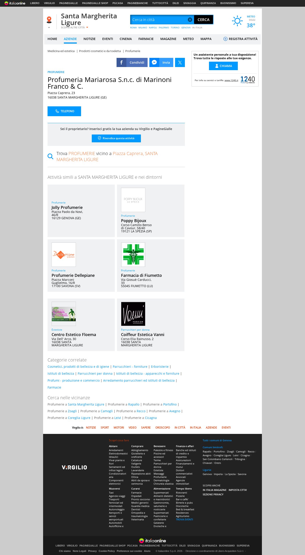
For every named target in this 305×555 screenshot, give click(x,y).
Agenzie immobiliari (182, 482)
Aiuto (147, 551)
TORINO (175, 27)
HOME (52, 39)
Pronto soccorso (140, 499)
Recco (141, 411)
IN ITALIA (197, 27)
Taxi (111, 492)
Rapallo (133, 404)
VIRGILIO (49, 3)
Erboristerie (160, 366)
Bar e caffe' (182, 499)
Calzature (136, 460)
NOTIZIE (90, 39)
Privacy (92, 551)
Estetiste (57, 330)
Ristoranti (181, 492)
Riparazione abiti (141, 473)
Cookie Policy (107, 551)
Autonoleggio (117, 509)
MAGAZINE (168, 39)
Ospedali (136, 496)
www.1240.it (231, 80)
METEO (188, 39)
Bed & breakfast (185, 509)
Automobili (115, 522)
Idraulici (113, 456)
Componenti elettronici (116, 482)
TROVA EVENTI (184, 519)
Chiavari (207, 463)
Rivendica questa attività (118, 138)
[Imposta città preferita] (49, 19)
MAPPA (206, 39)
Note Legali (79, 551)
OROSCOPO (162, 427)
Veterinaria (137, 519)
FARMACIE (146, 39)
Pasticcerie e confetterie (161, 517)
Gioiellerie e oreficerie (138, 455)
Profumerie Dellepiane (73, 275)
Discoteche (182, 506)
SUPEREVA (247, 3)
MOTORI (119, 427)
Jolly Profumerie (67, 207)
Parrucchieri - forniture (130, 366)
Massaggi (159, 473)
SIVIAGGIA (189, 3)
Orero (217, 463)
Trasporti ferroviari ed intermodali (116, 503)
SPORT (105, 427)
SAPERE (146, 427)
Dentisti (135, 509)
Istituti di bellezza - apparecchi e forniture (147, 373)
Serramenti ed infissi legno (117, 468)
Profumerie (59, 202)
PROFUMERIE (56, 72)
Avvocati (181, 477)
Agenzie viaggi (117, 496)
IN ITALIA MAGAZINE (214, 490)
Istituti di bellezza (61, 373)
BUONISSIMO (228, 3)
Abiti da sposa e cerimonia (140, 482)
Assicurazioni (183, 460)
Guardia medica (140, 506)
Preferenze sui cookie (129, 551)
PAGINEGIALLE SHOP (95, 3)
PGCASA (118, 3)
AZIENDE (70, 39)
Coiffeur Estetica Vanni (142, 334)
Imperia (218, 474)
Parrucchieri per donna (135, 330)
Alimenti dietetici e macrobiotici (163, 497)
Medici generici (139, 502)
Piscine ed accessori (159, 455)
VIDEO (132, 427)
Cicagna (151, 418)
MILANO (142, 27)
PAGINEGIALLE (68, 3)
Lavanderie (137, 470)
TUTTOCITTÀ (160, 3)
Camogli (107, 411)
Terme (157, 460)
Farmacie (54, 387)
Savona (242, 474)
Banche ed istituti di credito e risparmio (186, 453)
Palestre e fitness (163, 450)
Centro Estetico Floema (74, 334)
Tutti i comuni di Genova (217, 440)
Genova (207, 474)
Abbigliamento (139, 450)
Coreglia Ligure (79, 418)
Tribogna (240, 459)
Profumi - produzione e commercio (74, 380)
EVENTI (107, 39)
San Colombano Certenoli (217, 459)
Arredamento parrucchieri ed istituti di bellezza (139, 380)
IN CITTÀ (180, 427)
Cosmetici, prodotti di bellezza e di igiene (78, 366)
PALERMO (164, 27)
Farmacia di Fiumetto (141, 275)
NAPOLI (153, 27)
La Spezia (230, 474)
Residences (182, 512)
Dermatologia (161, 480)
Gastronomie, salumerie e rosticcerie (161, 506)
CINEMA (126, 39)
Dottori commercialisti (184, 472)
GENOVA (185, 27)
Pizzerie (180, 496)
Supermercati (161, 492)
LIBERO (35, 3)
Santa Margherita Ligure (89, 19)
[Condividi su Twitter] (180, 62)
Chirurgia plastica (163, 483)
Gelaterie (159, 522)
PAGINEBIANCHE (137, 3)
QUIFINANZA (208, 3)
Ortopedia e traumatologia (139, 514)
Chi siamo (65, 551)
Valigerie (136, 463)
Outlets (135, 467)
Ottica (134, 477)
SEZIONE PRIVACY (213, 494)
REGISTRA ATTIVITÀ (242, 39)
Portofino (170, 404)
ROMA (133, 27)
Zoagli (72, 411)
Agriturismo (182, 516)
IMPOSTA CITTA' (238, 490)
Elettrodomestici (118, 453)
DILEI (176, 3)
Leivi (117, 418)
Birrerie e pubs (184, 502)
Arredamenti (116, 450)
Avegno (174, 411)
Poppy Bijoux (133, 220)
